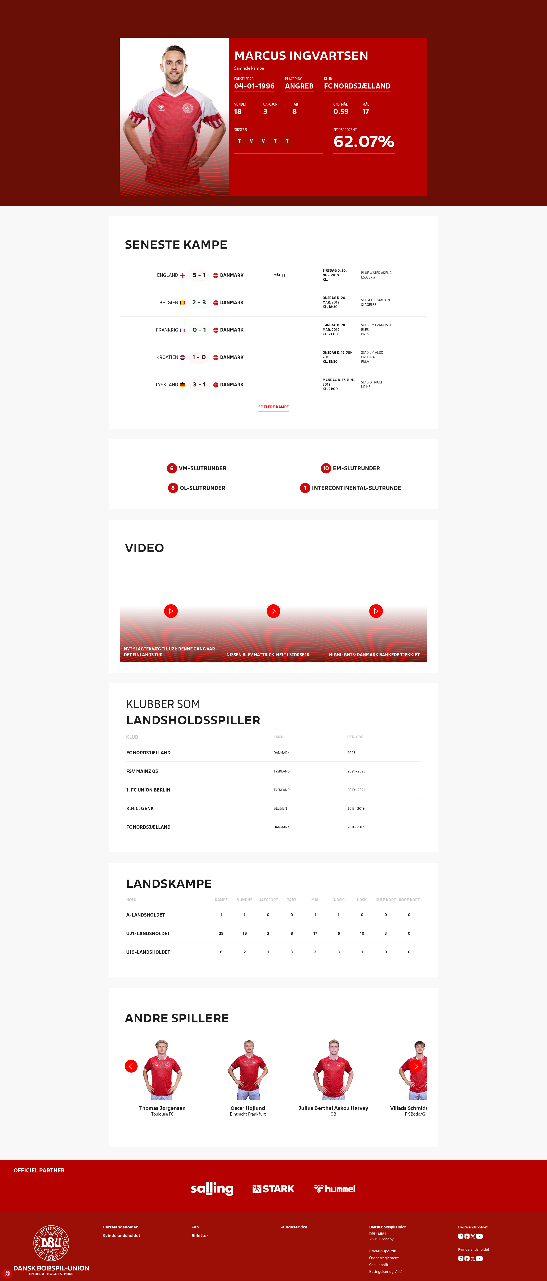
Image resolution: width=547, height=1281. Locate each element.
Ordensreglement (384, 1258)
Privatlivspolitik (382, 1251)
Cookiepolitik (380, 1265)
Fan (195, 1227)
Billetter (199, 1236)
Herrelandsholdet (120, 1227)
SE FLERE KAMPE (273, 407)
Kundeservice (293, 1227)
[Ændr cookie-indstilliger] (7, 1274)
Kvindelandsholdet (121, 1236)
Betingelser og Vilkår (386, 1272)
